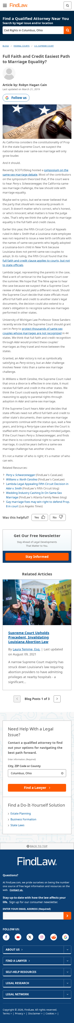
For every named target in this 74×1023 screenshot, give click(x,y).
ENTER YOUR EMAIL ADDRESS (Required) (27, 908)
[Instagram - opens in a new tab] (41, 937)
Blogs (6, 46)
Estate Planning (20, 813)
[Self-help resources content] (67, 972)
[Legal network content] (67, 994)
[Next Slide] (57, 698)
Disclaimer (34, 1013)
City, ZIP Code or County (24, 766)
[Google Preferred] (65, 937)
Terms (6, 1013)
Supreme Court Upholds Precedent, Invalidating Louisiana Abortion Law (28, 637)
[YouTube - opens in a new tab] (18, 937)
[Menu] (4, 5)
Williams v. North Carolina (22, 479)
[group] (37, 641)
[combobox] (37, 773)
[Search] (67, 5)
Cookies (50, 1013)
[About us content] (67, 949)
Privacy (19, 1013)
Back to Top (38, 846)
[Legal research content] (67, 983)
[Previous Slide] (17, 698)
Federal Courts (21, 46)
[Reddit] (53, 937)
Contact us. (16, 890)
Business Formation (23, 819)
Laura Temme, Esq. (26, 649)
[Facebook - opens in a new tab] (6, 937)
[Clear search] (62, 773)
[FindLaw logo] (19, 5)
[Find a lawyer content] (67, 961)
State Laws (17, 825)
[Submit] (67, 916)
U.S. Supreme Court (44, 46)
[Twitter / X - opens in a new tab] (30, 937)
